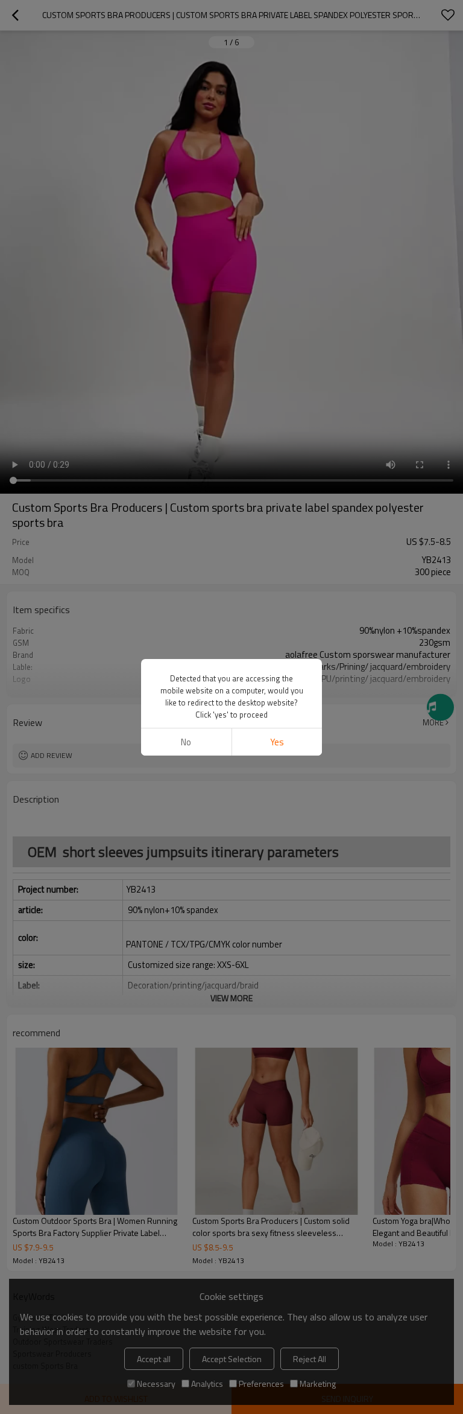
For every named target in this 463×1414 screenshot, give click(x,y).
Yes (277, 742)
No (186, 742)
